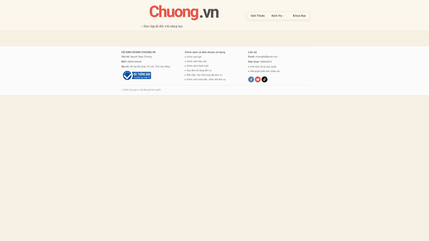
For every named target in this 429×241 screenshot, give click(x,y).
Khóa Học (299, 15)
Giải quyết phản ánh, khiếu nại (265, 71)
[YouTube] (258, 79)
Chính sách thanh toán (198, 65)
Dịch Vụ (276, 15)
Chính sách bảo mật (196, 61)
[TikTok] (264, 79)
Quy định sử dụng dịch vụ (199, 70)
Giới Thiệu (258, 15)
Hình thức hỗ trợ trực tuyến (263, 66)
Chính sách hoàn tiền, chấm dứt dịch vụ (206, 79)
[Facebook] (251, 79)
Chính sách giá (194, 56)
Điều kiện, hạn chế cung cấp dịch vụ (204, 74)
